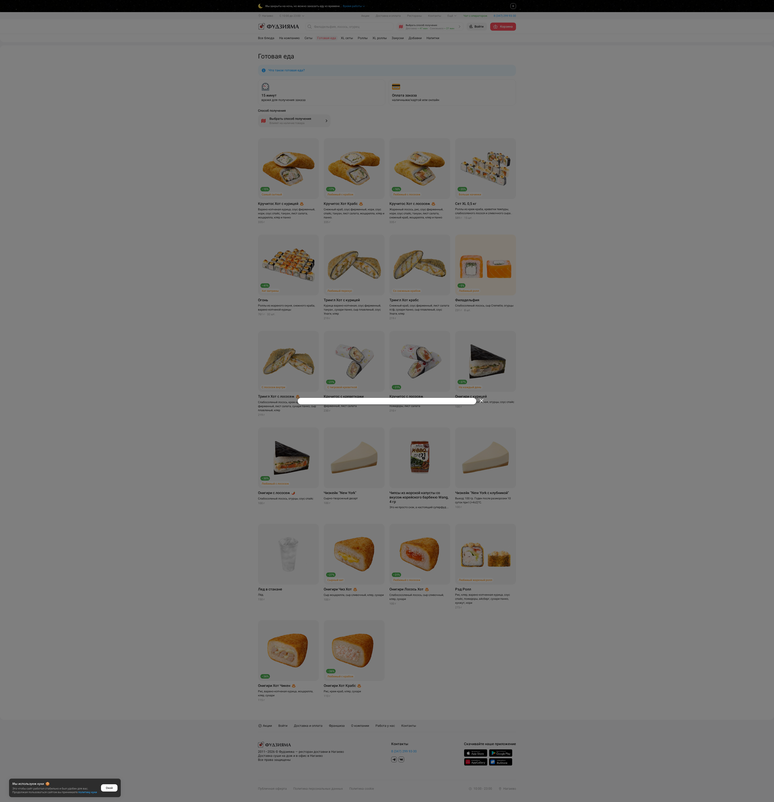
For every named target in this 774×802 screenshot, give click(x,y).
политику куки (87, 792)
